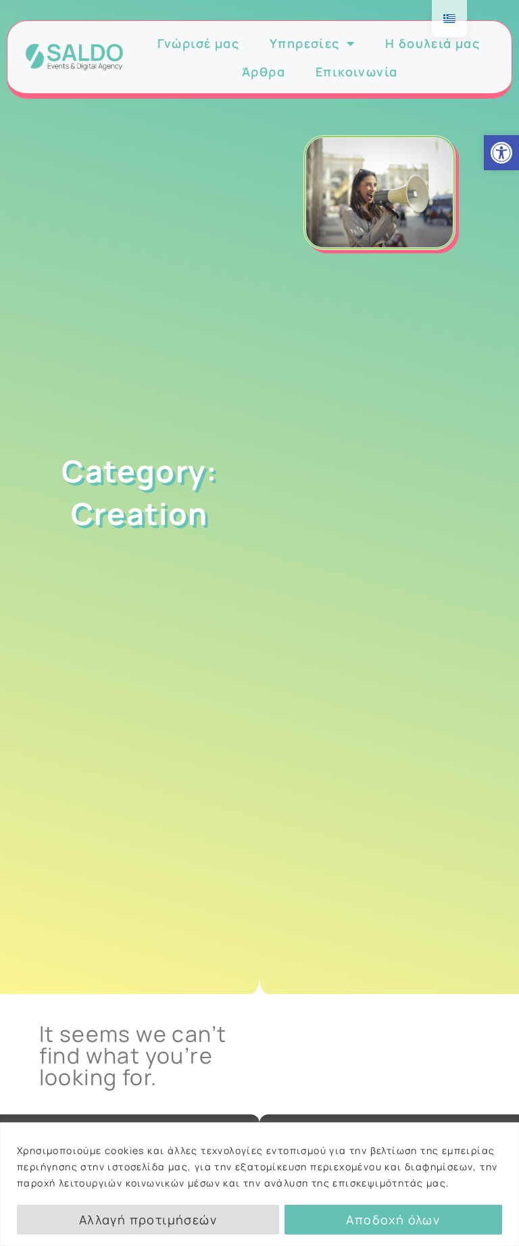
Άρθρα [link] (263, 72)
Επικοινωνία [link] (356, 72)
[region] (259, 1184)
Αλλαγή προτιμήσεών (148, 1220)
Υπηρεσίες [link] (305, 43)
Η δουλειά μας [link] (432, 43)
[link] (501, 152)
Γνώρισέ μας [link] (198, 43)
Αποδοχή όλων (393, 1220)
